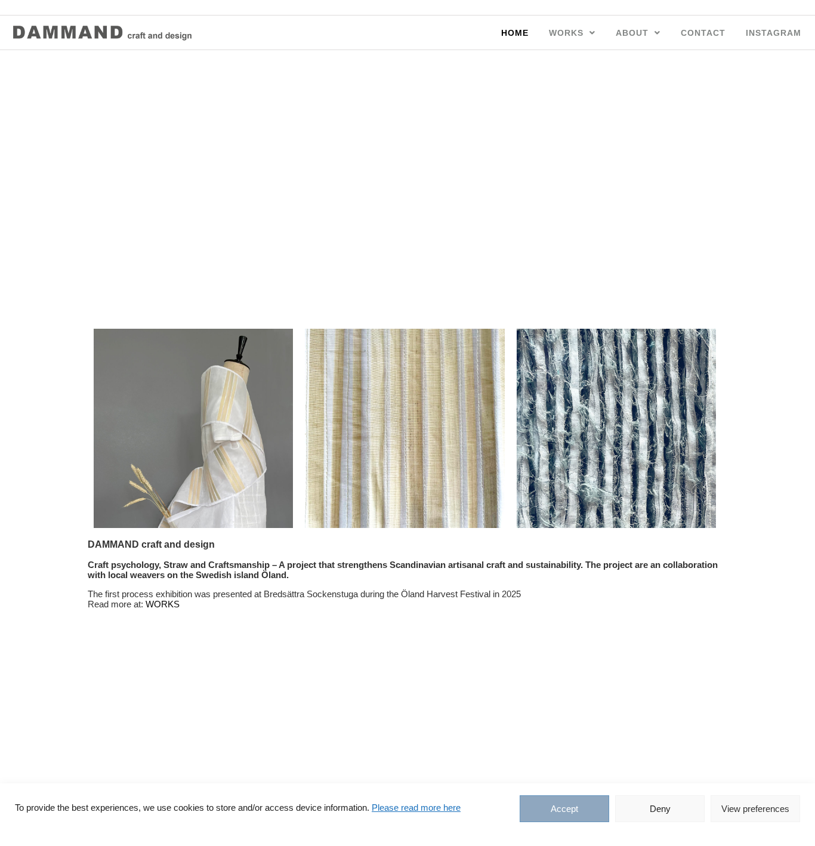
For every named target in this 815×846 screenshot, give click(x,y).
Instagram (773, 33)
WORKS (566, 33)
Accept (564, 809)
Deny (660, 809)
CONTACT (703, 33)
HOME (515, 33)
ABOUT (632, 33)
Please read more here (416, 807)
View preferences (755, 809)
